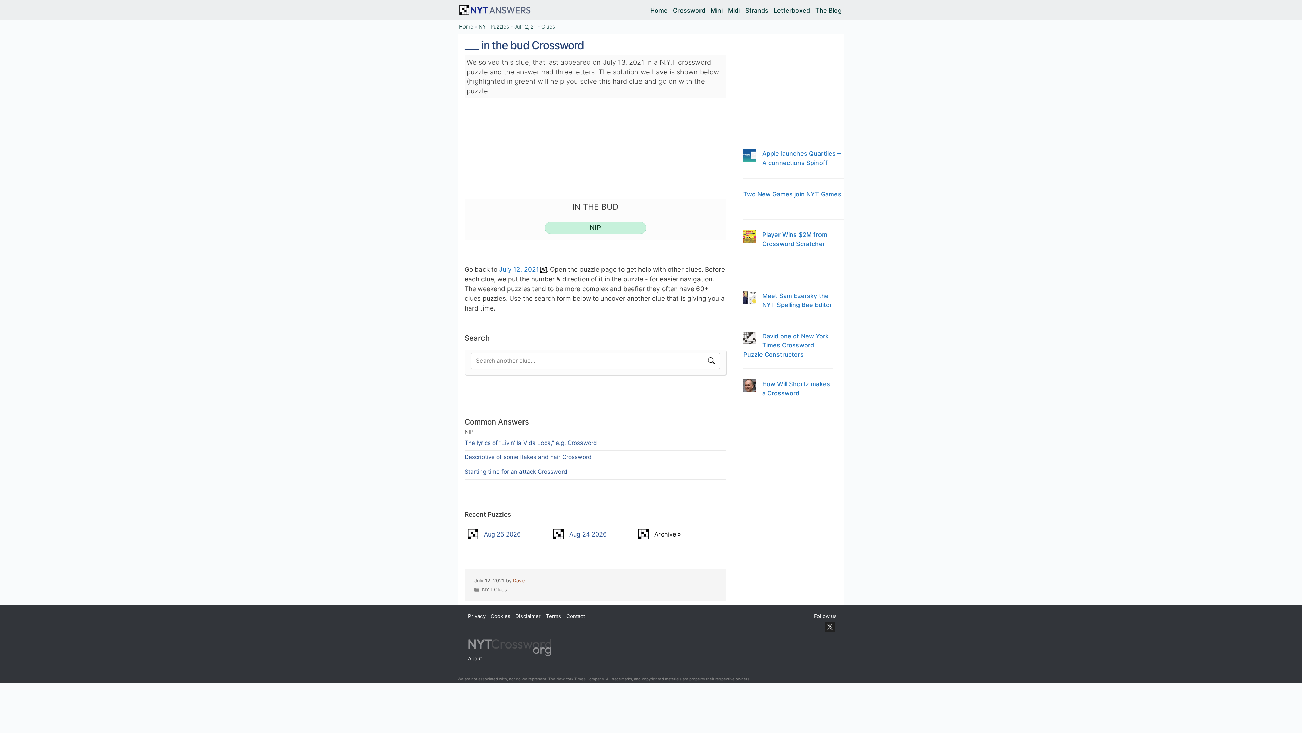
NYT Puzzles (494, 26)
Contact (575, 616)
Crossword (689, 10)
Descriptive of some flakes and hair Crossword (528, 457)
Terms (553, 616)
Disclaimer (528, 616)
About (475, 658)
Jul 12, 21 (525, 26)
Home (659, 10)
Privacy (477, 616)
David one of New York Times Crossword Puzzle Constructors (786, 345)
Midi (734, 10)
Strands (756, 10)
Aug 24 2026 (588, 534)
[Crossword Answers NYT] (496, 10)
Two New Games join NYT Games (792, 194)
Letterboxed (792, 10)
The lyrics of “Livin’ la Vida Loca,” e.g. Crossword (531, 442)
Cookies (500, 616)
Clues (548, 26)
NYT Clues (494, 590)
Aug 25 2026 (502, 534)
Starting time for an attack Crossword (516, 471)
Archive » (667, 534)
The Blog (828, 10)
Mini (717, 10)
